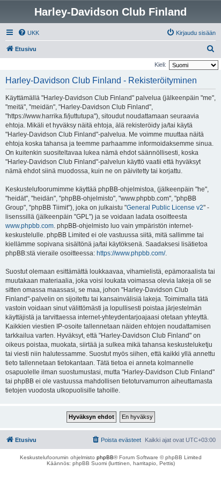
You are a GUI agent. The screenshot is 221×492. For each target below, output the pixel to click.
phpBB (105, 457)
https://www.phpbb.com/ (131, 253)
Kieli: (160, 64)
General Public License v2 (165, 207)
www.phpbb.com (29, 226)
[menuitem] (28, 32)
